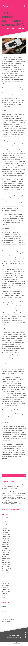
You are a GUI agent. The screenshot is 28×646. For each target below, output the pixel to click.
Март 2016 (5, 597)
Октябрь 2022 (6, 542)
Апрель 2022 (6, 546)
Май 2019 (5, 556)
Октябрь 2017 (6, 585)
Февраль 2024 (6, 534)
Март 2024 (5, 532)
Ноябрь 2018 (6, 565)
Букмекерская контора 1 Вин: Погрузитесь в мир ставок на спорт (12, 502)
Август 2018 (5, 571)
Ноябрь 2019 (6, 550)
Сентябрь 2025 (6, 524)
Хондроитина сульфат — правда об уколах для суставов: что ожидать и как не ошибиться (13, 498)
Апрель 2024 (6, 530)
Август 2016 (5, 593)
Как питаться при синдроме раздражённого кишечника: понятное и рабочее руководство (13, 490)
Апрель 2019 (6, 558)
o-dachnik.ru (16, 643)
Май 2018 (5, 577)
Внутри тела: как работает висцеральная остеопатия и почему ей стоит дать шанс (13, 494)
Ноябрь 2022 (6, 540)
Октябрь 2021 (6, 548)
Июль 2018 (5, 573)
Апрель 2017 (6, 589)
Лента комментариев (8, 619)
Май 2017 (5, 587)
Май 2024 (5, 528)
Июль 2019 (5, 552)
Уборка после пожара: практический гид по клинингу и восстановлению (13, 485)
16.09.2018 (9, 29)
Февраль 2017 (6, 591)
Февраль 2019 (6, 562)
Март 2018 (5, 579)
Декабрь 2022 (6, 538)
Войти (4, 615)
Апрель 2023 (6, 536)
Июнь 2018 (5, 575)
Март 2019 (5, 560)
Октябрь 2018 (6, 567)
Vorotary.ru (7, 6)
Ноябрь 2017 (6, 583)
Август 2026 (5, 518)
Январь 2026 (6, 520)
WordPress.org (6, 621)
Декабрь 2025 (6, 522)
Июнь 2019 (5, 554)
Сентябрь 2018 (6, 569)
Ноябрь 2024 (6, 526)
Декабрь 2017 (6, 581)
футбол (21, 29)
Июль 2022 (5, 544)
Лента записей (6, 617)
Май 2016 (5, 595)
